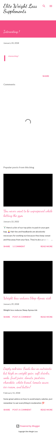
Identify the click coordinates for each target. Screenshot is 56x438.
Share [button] (46, 76)
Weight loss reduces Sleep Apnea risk (27, 298)
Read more (47, 246)
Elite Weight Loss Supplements (20, 8)
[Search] (44, 5)
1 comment (18, 246)
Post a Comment (21, 317)
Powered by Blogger (30, 426)
